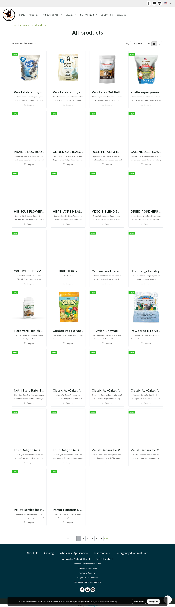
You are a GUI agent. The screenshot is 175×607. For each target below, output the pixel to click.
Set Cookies (139, 601)
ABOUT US (34, 15)
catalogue (121, 15)
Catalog (49, 553)
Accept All (153, 601)
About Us (32, 553)
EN (168, 3)
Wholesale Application (74, 553)
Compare (30, 105)
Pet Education (104, 559)
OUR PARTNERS (87, 15)
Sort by (127, 44)
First (69, 538)
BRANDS (70, 15)
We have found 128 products (24, 43)
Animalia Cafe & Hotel (76, 559)
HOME (22, 15)
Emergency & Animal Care (132, 553)
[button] (132, 14)
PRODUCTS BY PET (51, 15)
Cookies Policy (111, 601)
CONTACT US (107, 15)
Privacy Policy (95, 601)
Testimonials (102, 553)
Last (106, 538)
